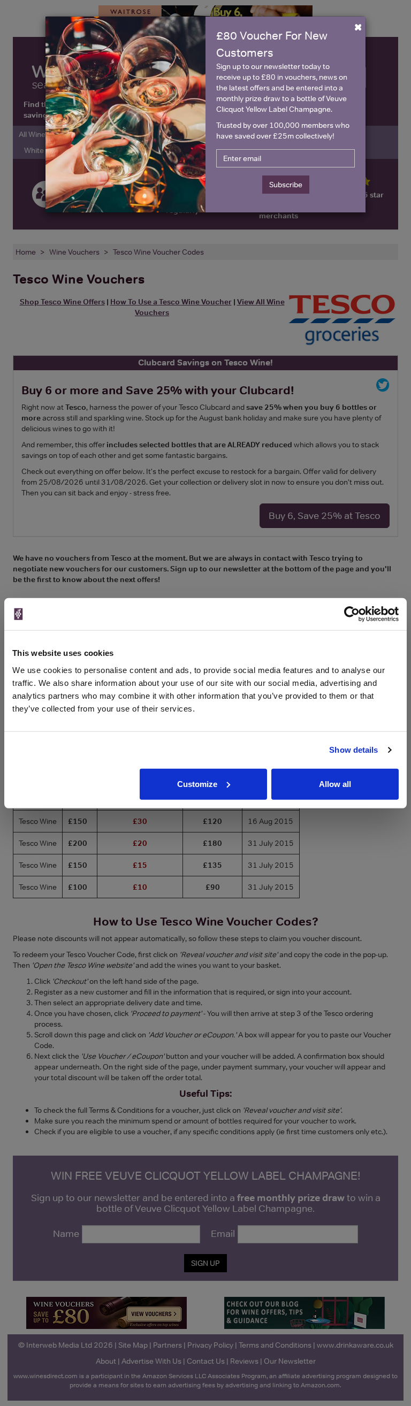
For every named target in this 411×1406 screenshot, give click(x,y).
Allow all (335, 783)
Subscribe (285, 184)
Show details (353, 749)
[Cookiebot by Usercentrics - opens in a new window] (352, 614)
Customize (197, 783)
